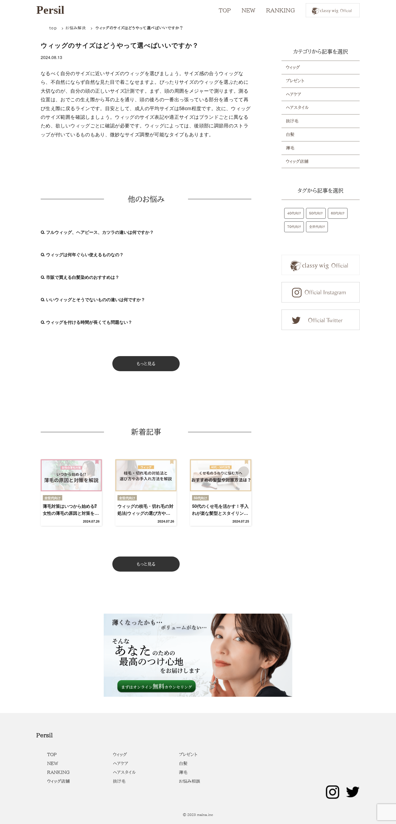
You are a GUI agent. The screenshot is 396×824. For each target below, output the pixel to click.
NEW (248, 10)
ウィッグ (293, 67)
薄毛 (290, 148)
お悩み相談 (189, 781)
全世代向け (317, 226)
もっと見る (146, 363)
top (53, 28)
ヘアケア (293, 94)
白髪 (290, 134)
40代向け (294, 213)
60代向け (338, 213)
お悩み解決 (75, 28)
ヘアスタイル (297, 107)
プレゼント (295, 81)
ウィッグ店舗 (297, 161)
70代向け (294, 226)
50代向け (316, 213)
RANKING (280, 10)
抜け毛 (292, 121)
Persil (50, 10)
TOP (225, 10)
